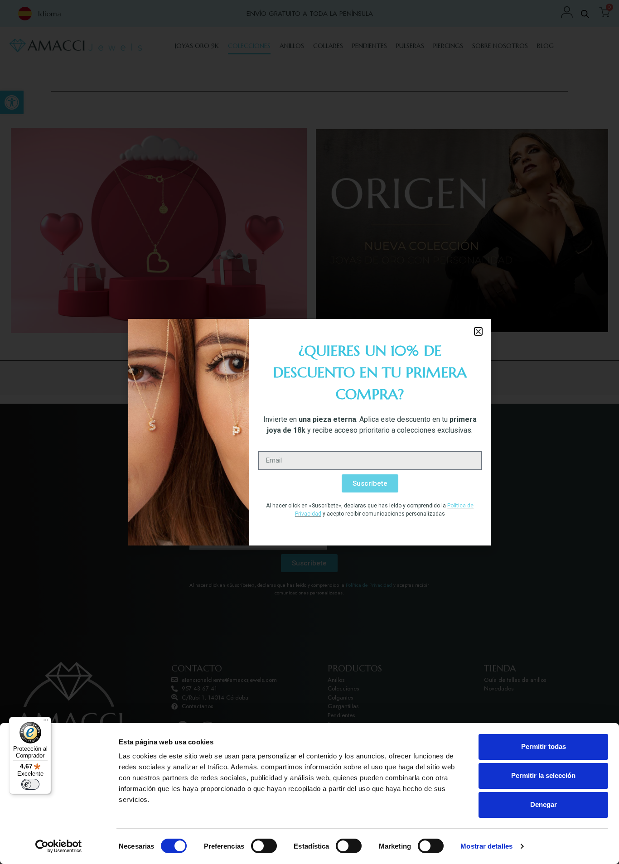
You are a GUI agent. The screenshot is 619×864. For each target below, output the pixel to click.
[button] (478, 331)
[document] (309, 432)
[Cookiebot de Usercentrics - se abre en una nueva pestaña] (58, 846)
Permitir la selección (543, 775)
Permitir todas (543, 746)
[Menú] (45, 722)
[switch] (264, 846)
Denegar (543, 804)
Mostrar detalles (486, 846)
